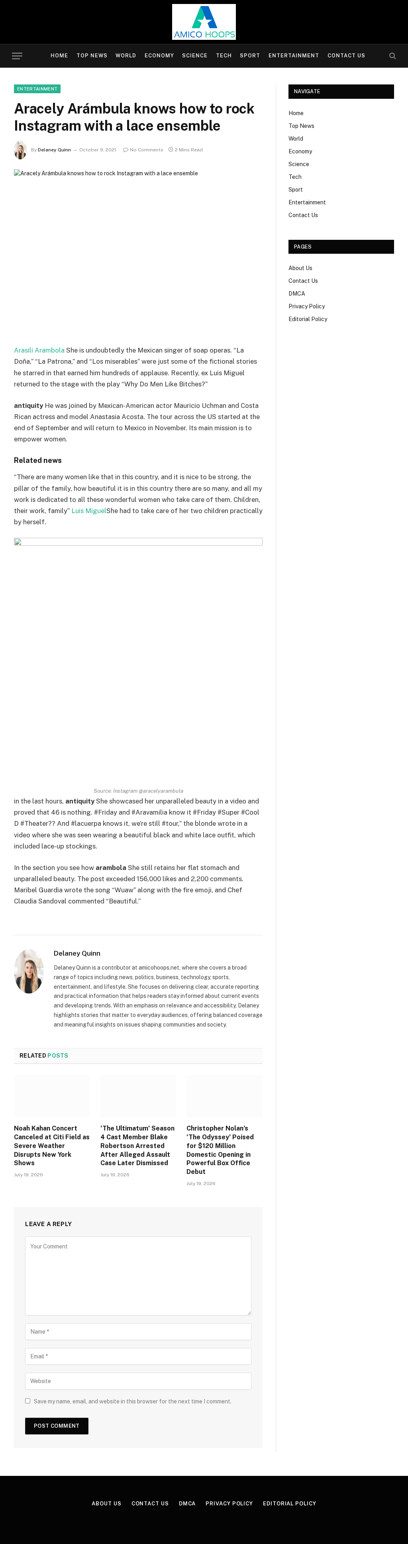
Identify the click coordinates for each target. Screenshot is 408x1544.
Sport (250, 56)
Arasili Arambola (39, 350)
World (126, 56)
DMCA (296, 293)
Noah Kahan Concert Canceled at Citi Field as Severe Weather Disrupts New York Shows (52, 1146)
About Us (300, 268)
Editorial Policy (307, 319)
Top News (92, 56)
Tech (224, 56)
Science (195, 56)
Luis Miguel (88, 511)
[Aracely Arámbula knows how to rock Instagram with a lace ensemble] (138, 250)
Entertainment (294, 56)
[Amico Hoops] (204, 22)
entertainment (37, 88)
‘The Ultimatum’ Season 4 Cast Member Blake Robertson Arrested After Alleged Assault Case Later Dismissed (137, 1146)
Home (59, 56)
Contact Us (346, 56)
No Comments (146, 150)
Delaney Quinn (54, 150)
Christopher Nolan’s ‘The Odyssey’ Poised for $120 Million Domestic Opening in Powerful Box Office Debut (220, 1150)
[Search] (392, 56)
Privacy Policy (306, 306)
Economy (159, 56)
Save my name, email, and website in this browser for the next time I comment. (132, 1401)
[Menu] (17, 56)
